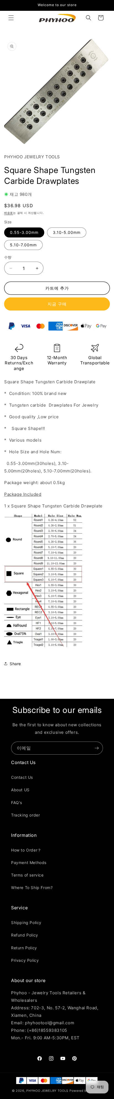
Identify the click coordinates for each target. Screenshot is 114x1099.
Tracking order (25, 815)
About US (20, 789)
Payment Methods (28, 862)
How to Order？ (26, 850)
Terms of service (27, 875)
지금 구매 (57, 304)
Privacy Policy (25, 960)
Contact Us (22, 777)
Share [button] (15, 663)
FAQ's (16, 802)
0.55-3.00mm (24, 232)
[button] (11, 18)
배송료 (8, 212)
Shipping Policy (26, 922)
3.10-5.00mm (67, 232)
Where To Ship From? (32, 887)
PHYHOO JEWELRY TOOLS (47, 1091)
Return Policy (24, 947)
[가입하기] (96, 748)
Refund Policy (24, 935)
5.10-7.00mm (23, 244)
